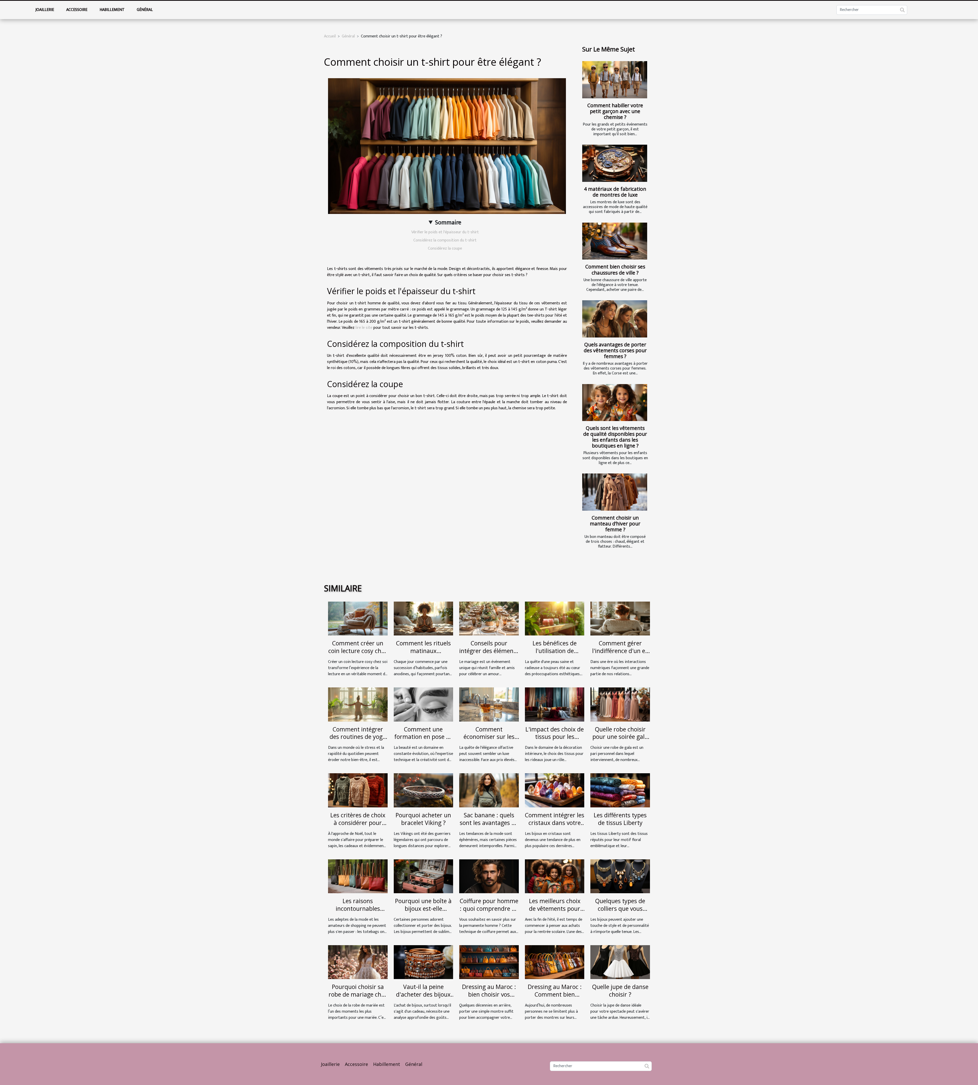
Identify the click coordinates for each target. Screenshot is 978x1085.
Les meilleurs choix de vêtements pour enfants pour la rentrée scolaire (554, 912)
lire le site (364, 327)
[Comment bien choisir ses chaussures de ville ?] (614, 241)
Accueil (330, 36)
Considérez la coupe (445, 248)
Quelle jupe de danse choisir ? (620, 990)
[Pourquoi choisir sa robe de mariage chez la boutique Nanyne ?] (358, 961)
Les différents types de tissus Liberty (620, 819)
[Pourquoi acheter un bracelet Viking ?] (423, 790)
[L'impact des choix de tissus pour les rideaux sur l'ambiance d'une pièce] (555, 704)
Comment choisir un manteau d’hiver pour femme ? (615, 523)
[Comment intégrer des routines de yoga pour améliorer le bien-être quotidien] (358, 704)
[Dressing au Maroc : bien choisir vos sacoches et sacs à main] (489, 961)
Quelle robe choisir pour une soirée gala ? (620, 737)
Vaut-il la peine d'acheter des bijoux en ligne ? (423, 994)
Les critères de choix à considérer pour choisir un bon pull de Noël (358, 826)
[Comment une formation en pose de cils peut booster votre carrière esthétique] (423, 704)
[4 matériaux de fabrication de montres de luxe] (614, 163)
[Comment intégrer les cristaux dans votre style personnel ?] (555, 790)
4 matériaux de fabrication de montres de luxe (615, 191)
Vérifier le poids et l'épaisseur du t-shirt (445, 232)
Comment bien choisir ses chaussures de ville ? (615, 269)
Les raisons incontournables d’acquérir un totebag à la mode (357, 912)
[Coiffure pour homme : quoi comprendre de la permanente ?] (489, 876)
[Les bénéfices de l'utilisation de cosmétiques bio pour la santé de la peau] (555, 618)
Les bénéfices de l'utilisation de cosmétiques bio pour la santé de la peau (554, 654)
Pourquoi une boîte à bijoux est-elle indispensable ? (423, 908)
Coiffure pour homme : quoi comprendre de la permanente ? (489, 908)
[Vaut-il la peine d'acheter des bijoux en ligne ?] (423, 961)
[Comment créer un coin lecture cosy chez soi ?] (358, 618)
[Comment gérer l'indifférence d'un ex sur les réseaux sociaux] (620, 618)
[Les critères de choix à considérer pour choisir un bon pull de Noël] (358, 790)
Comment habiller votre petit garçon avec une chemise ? (615, 111)
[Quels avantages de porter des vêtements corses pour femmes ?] (614, 318)
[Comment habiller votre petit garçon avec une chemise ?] (614, 79)
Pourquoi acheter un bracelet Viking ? (423, 819)
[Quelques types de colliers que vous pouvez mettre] (620, 876)
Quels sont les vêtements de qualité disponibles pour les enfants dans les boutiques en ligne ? (615, 437)
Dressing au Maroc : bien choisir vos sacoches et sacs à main (489, 998)
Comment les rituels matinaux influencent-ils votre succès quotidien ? (423, 654)
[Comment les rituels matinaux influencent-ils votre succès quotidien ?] (423, 618)
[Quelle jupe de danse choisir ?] (620, 961)
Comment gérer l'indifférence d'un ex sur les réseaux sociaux (620, 654)
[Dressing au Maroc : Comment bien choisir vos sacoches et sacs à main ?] (555, 961)
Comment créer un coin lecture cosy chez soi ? (357, 650)
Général (145, 9)
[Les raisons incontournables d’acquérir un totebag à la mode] (358, 876)
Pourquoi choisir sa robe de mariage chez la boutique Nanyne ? (358, 994)
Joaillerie (44, 9)
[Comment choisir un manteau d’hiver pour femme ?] (614, 492)
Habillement (112, 9)
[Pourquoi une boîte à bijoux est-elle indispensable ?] (423, 876)
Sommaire (448, 222)
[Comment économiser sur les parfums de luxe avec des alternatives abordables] (489, 704)
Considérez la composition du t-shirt (445, 240)
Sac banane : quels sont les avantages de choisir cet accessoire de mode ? (489, 826)
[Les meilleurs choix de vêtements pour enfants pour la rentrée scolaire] (555, 876)
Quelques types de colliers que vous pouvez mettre (620, 908)
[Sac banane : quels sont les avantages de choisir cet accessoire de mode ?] (489, 790)
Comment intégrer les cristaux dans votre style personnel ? (554, 822)
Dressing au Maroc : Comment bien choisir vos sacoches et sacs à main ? (554, 998)
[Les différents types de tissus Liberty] (620, 790)
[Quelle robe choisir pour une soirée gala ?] (620, 704)
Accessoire (76, 9)
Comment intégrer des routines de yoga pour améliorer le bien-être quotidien (358, 740)
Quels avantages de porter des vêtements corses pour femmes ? (615, 350)
